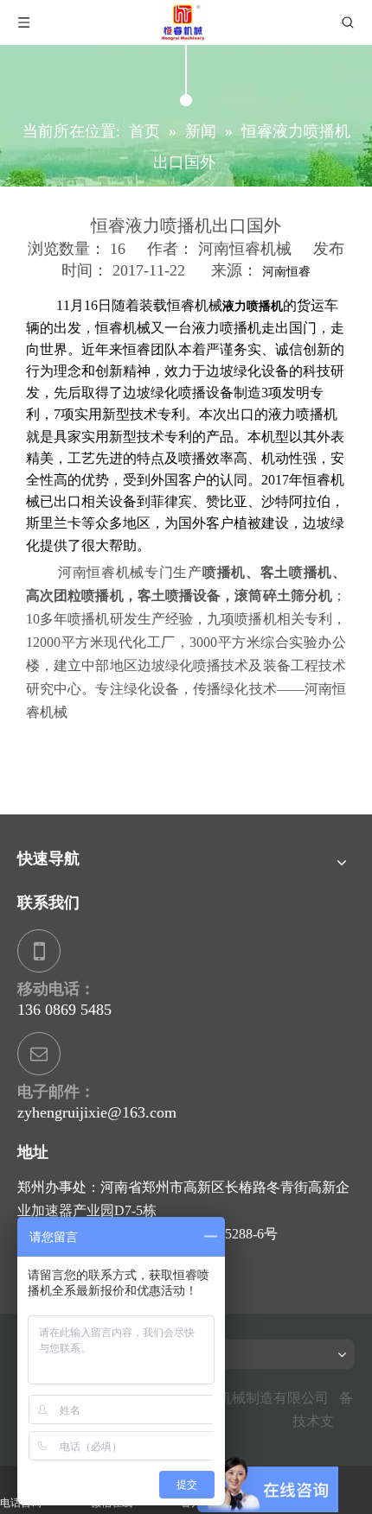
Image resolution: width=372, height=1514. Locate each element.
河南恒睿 (286, 271)
